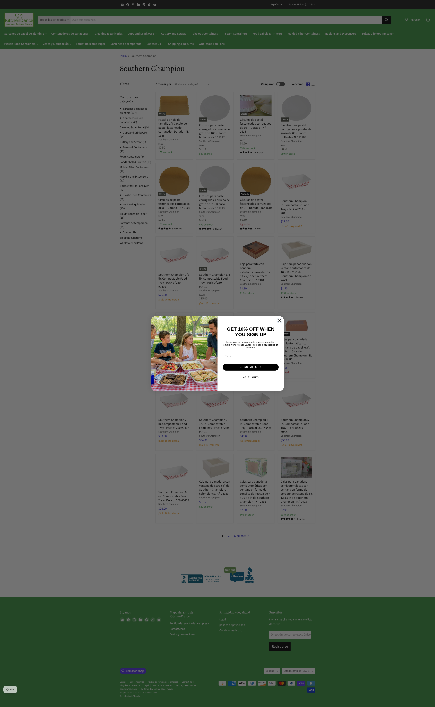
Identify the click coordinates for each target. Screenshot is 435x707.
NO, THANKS (251, 377)
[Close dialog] (279, 320)
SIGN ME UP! (250, 367)
